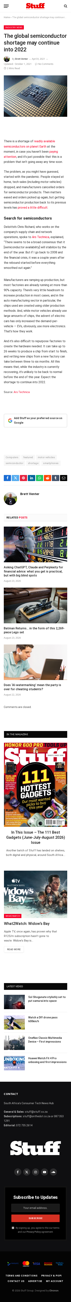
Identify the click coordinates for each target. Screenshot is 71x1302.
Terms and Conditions (21, 1275)
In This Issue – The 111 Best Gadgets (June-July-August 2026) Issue (35, 837)
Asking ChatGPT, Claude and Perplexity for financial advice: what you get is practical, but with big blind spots (33, 571)
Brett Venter (21, 58)
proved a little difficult (33, 207)
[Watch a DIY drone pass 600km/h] (14, 1022)
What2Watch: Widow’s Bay (27, 923)
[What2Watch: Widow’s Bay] (35, 894)
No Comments (45, 64)
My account (54, 1281)
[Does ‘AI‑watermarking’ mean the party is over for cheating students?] (35, 662)
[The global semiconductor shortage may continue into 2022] (35, 96)
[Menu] (6, 6)
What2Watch (12, 915)
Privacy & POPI (51, 1275)
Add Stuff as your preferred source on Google (38, 420)
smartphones (51, 463)
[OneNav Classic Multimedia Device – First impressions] (14, 1043)
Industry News (13, 27)
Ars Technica (40, 237)
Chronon (54, 1290)
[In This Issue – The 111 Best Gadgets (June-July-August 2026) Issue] (35, 785)
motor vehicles (46, 457)
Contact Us (16, 1281)
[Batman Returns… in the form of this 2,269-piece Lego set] (35, 605)
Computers (12, 457)
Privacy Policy (34, 1231)
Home (7, 17)
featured (28, 457)
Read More (14, 949)
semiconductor (14, 463)
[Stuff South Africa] (35, 6)
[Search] (65, 6)
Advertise (35, 1281)
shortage (33, 463)
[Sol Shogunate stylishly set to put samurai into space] (14, 1002)
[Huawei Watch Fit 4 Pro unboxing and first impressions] (14, 1063)
